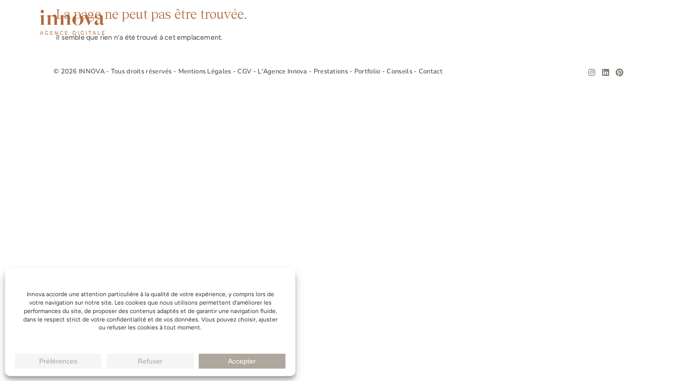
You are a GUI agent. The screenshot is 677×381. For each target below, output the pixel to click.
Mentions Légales (205, 71)
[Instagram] (592, 72)
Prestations (448, 22)
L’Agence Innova (376, 22)
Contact (620, 22)
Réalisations (513, 22)
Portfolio (368, 71)
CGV (245, 71)
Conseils (571, 22)
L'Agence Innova (283, 71)
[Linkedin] (606, 72)
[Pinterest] (619, 72)
